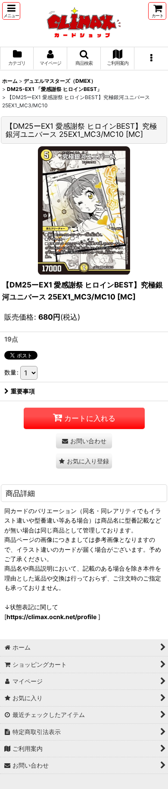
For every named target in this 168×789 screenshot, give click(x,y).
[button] (11, 11)
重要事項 (23, 391)
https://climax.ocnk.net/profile (51, 616)
